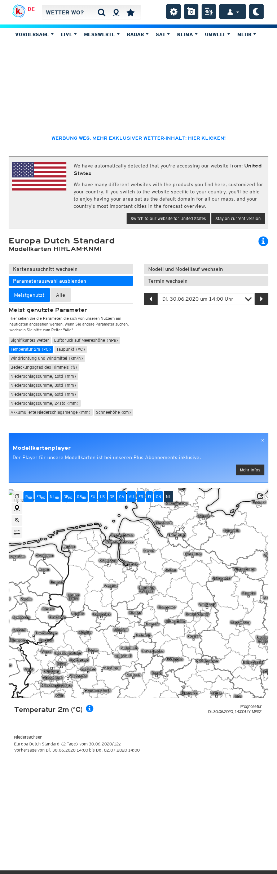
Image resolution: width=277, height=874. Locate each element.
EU (93, 496)
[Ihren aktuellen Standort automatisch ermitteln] (116, 12)
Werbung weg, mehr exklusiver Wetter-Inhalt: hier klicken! (138, 138)
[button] (260, 496)
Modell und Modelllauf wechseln (185, 269)
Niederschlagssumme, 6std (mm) (43, 394)
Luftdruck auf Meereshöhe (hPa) (86, 340)
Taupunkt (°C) (70, 349)
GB (81, 496)
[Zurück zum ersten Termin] (17, 496)
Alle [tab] (60, 295)
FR (40, 496)
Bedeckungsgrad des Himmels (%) (44, 367)
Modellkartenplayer (42, 448)
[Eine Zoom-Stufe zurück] (17, 520)
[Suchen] (101, 12)
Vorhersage (32, 34)
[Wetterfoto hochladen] (191, 11)
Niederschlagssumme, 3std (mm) (43, 385)
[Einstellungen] (173, 11)
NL (54, 496)
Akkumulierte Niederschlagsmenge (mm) (50, 412)
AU (131, 496)
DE (31, 9)
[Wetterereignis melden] (209, 11)
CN (158, 496)
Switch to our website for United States (168, 218)
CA (121, 496)
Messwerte (100, 34)
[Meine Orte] (130, 12)
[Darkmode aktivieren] (256, 11)
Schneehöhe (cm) (113, 412)
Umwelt (216, 34)
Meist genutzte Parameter (48, 310)
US (102, 496)
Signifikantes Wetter (29, 340)
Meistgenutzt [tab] (29, 295)
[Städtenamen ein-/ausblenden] (17, 532)
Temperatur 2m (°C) (30, 349)
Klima (185, 34)
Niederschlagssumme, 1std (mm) (43, 376)
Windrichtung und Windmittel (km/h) (46, 358)
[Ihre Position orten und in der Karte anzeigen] (17, 508)
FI (149, 496)
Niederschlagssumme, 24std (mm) (44, 403)
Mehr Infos (250, 469)
